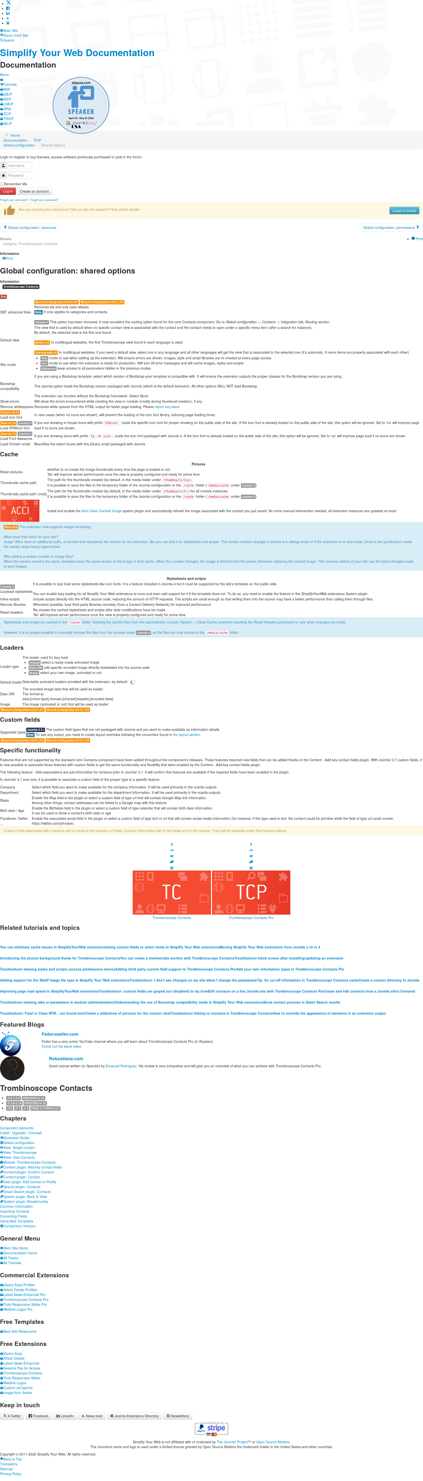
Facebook (40, 1415)
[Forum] (172, 861)
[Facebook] (8, 8)
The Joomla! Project (232, 1441)
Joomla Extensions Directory (137, 1415)
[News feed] (8, 18)
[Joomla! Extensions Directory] (8, 23)
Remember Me (15, 183)
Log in (8, 191)
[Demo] (172, 855)
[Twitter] (8, 3)
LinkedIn (67, 1415)
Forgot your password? (44, 200)
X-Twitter (14, 1415)
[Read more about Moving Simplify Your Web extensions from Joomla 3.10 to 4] (270, 937)
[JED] (172, 867)
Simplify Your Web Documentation (77, 52)
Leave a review (404, 210)
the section (186, 734)
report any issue (167, 406)
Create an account (34, 191)
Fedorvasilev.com (60, 1034)
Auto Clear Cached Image (102, 510)
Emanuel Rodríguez (121, 1065)
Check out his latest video (61, 1046)
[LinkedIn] (8, 13)
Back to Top (12, 1458)
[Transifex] (172, 849)
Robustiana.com (66, 1058)
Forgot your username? (14, 200)
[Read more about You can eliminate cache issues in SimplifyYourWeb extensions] (53, 937)
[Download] (172, 843)
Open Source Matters (273, 1441)
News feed (94, 1415)
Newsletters (180, 1415)
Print (419, 238)
